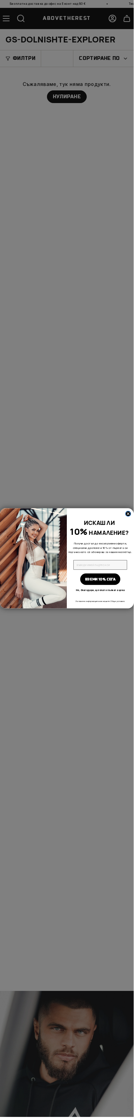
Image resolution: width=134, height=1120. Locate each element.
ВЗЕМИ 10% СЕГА (100, 579)
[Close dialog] (128, 514)
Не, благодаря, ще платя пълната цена (100, 590)
